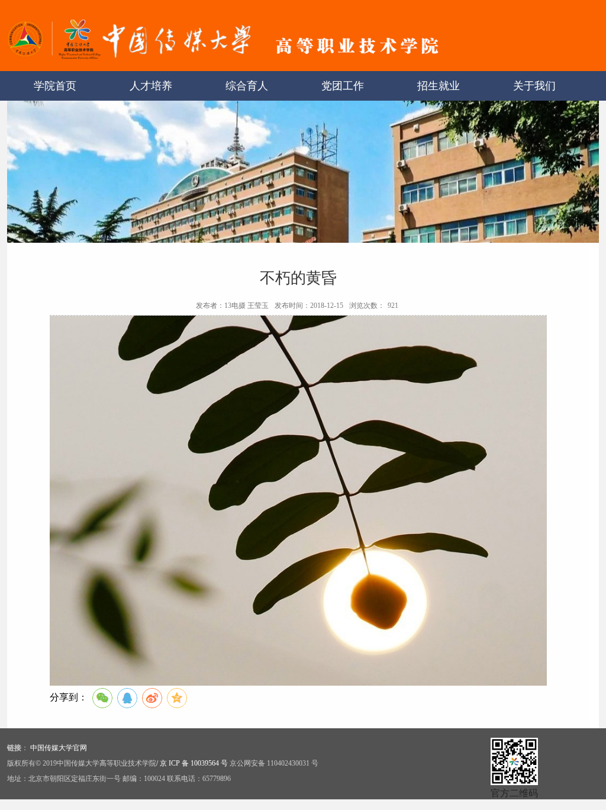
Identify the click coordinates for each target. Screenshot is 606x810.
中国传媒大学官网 (58, 748)
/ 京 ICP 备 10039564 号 (192, 763)
